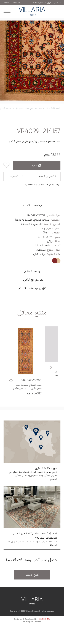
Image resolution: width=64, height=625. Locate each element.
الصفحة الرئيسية (53, 108)
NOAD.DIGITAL (44, 619)
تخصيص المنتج (47, 176)
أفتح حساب (32, 574)
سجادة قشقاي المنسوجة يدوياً (29, 108)
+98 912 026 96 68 (12, 3)
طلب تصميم (17, 176)
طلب (35, 165)
